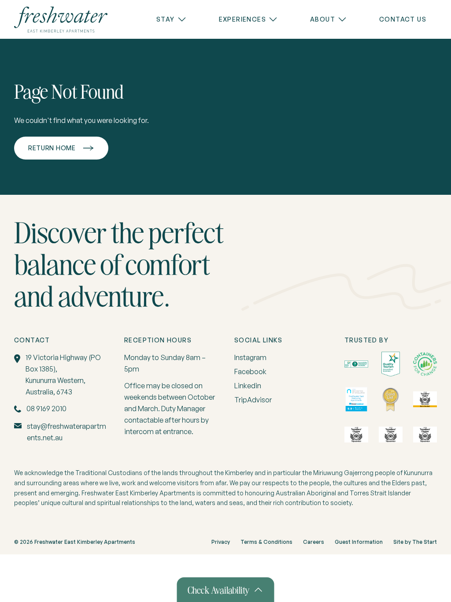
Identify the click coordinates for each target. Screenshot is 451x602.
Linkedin (247, 385)
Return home (52, 148)
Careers (313, 542)
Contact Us (402, 19)
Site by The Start (415, 542)
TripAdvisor (253, 399)
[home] (60, 20)
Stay (165, 19)
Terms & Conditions (266, 542)
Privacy (220, 542)
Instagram (250, 357)
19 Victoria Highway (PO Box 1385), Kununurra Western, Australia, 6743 (63, 374)
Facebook (250, 371)
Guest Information (359, 542)
